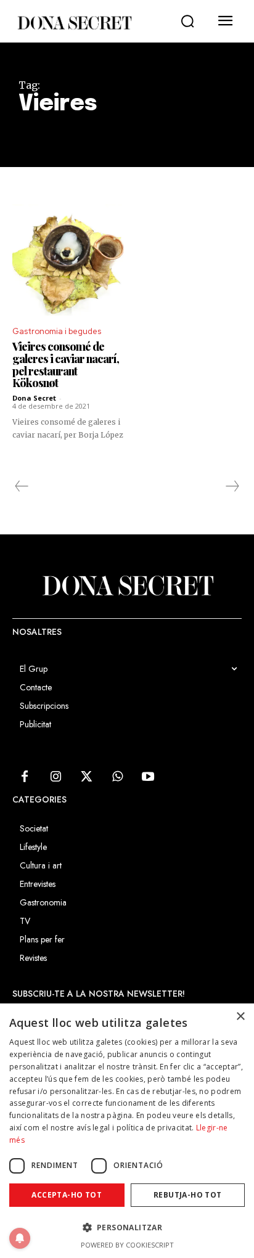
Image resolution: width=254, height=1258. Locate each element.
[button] (187, 21)
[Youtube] (148, 777)
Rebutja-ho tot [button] (188, 1195)
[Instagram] (55, 777)
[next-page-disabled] (232, 486)
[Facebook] (24, 777)
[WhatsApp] (117, 777)
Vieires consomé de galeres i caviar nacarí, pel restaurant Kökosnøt (65, 364)
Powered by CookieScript (127, 1244)
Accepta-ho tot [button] (66, 1195)
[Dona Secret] (74, 22)
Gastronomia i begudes (56, 331)
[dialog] (127, 1130)
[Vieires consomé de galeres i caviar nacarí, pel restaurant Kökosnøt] (68, 260)
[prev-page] (21, 486)
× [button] (240, 1016)
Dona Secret (34, 397)
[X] (86, 777)
